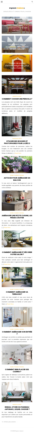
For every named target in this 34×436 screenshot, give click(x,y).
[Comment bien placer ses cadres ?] (17, 354)
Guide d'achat (17, 96)
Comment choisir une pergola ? (17, 99)
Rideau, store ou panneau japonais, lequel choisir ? (17, 408)
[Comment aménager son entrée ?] (17, 317)
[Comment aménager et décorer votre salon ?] (17, 238)
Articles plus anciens (10, 422)
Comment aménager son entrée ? (17, 333)
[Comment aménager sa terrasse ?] (17, 277)
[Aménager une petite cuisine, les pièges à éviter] (17, 200)
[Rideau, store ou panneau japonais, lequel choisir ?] (17, 392)
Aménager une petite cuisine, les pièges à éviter (17, 216)
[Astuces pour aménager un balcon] (17, 164)
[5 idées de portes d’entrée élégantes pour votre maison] (17, 63)
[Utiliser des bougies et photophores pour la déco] (17, 126)
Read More (18, 153)
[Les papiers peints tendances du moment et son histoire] (17, 44)
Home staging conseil (17, 175)
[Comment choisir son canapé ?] (17, 25)
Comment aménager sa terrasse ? (17, 293)
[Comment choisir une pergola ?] (17, 84)
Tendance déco (17, 138)
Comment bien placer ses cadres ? (17, 370)
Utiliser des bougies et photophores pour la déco (17, 142)
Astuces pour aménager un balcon (17, 179)
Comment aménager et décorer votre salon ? (17, 253)
